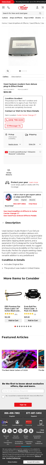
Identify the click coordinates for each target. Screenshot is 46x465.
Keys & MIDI (29, 18)
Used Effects (35, 23)
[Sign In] (37, 7)
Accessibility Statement (37, 437)
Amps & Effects (16, 18)
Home (4, 23)
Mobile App (40, 425)
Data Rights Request (28, 442)
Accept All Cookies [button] (33, 462)
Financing (29, 425)
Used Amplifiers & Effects (18, 23)
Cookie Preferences (13, 458)
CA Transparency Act (8, 442)
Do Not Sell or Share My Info (19, 442)
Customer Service (17, 425)
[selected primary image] (23, 46)
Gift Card (4, 425)
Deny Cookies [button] (12, 462)
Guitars (5, 18)
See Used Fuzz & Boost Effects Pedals (20, 216)
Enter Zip (32, 144)
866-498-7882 (12, 413)
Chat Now (33, 204)
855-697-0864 (19, 204)
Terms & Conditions (16, 437)
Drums (38, 18)
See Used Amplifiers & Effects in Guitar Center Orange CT (20, 212)
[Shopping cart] (42, 7)
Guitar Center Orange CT (26, 115)
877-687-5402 (34, 413)
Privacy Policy (23, 451)
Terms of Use (6, 437)
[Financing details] (40, 152)
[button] (23, 222)
